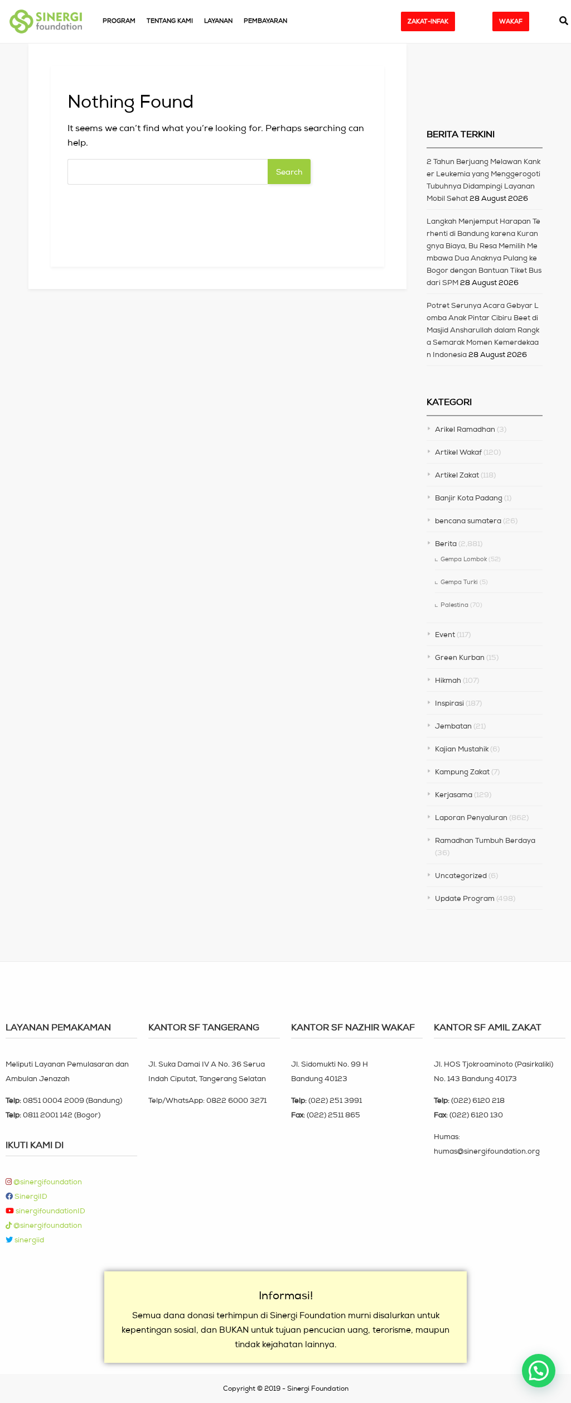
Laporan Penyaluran (471, 817)
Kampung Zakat (462, 772)
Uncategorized (461, 875)
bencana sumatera (468, 521)
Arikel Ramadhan (465, 429)
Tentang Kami (170, 21)
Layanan (218, 21)
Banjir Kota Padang (468, 498)
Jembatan (453, 726)
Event (445, 634)
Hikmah (448, 680)
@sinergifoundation (47, 1182)
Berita (446, 543)
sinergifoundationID (49, 1211)
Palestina (454, 605)
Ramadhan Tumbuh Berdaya (485, 840)
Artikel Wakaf (458, 452)
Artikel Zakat (457, 475)
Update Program (465, 898)
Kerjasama (453, 794)
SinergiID (30, 1196)
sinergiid (28, 1240)
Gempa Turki (459, 582)
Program (119, 21)
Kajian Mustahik (461, 749)
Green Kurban (460, 657)
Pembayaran (265, 21)
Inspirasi (449, 703)
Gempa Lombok (464, 559)
